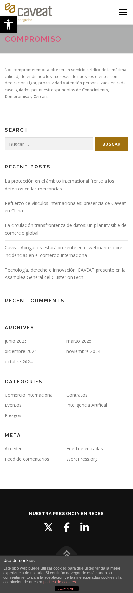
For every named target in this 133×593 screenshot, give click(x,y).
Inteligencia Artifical (86, 405)
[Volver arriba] (66, 555)
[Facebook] (66, 527)
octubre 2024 (19, 362)
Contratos (76, 395)
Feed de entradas (84, 449)
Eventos (13, 405)
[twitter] (48, 527)
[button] (8, 24)
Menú (122, 12)
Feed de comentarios (27, 459)
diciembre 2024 (21, 351)
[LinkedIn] (84, 527)
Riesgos (13, 415)
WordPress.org (81, 459)
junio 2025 (16, 341)
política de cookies (59, 582)
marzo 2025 (79, 341)
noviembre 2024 (83, 351)
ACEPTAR (66, 589)
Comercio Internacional (29, 395)
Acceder (13, 449)
